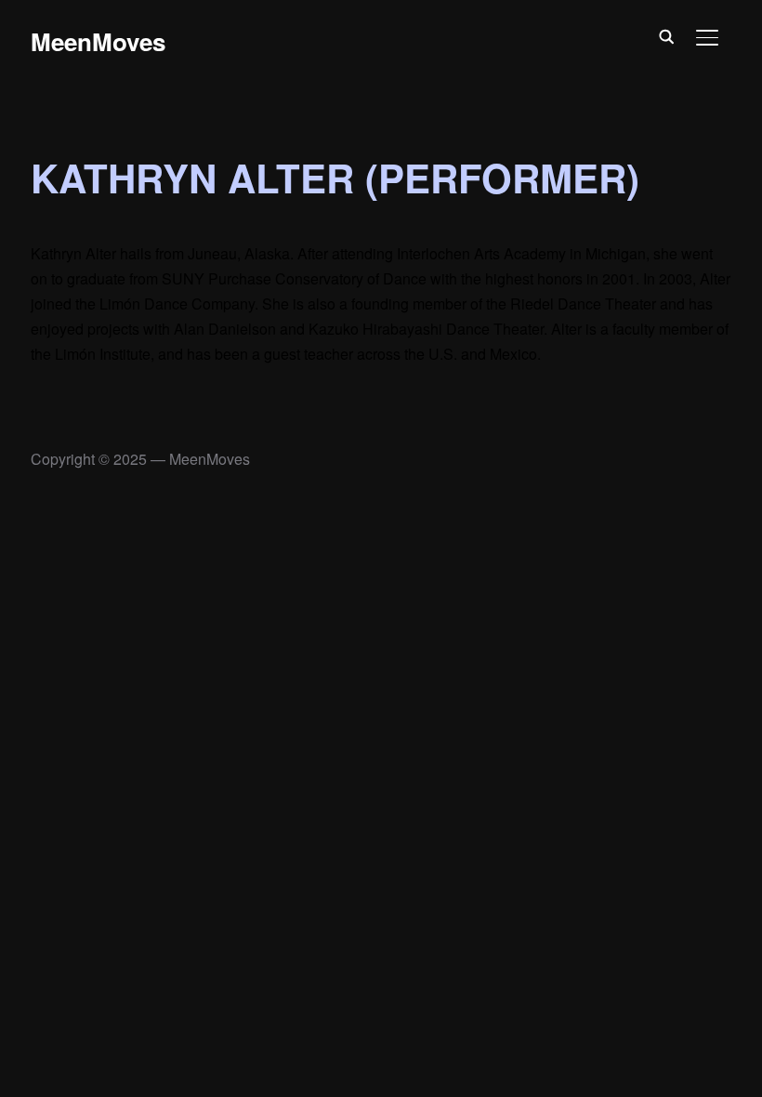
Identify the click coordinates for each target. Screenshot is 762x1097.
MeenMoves (98, 41)
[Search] (666, 35)
